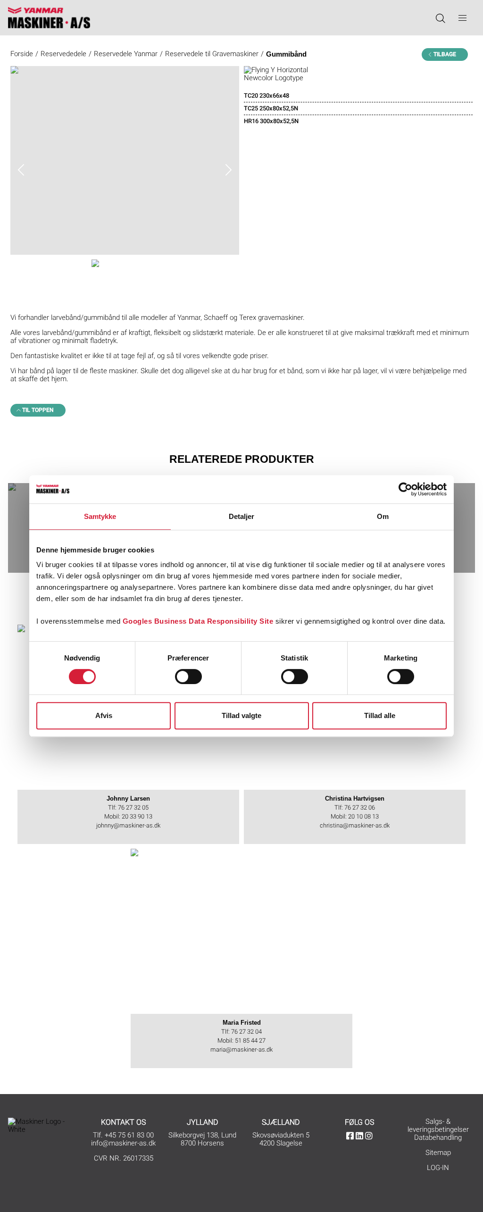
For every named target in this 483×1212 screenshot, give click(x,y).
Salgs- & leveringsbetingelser (438, 1125)
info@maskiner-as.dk (123, 1143)
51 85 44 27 (250, 1040)
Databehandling (438, 1137)
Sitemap (438, 1152)
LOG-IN (438, 1167)
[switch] (188, 676)
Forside (21, 54)
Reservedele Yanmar (126, 54)
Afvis (103, 715)
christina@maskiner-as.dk (355, 825)
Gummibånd (286, 54)
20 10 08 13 (363, 816)
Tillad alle (379, 715)
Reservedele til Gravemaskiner (211, 54)
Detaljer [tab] (242, 516)
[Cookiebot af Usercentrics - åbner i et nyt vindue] (405, 489)
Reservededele (63, 54)
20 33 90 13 (137, 816)
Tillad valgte (241, 715)
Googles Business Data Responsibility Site (198, 621)
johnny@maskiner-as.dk (128, 825)
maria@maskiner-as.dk (241, 1049)
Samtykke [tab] (100, 516)
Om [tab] (383, 516)
